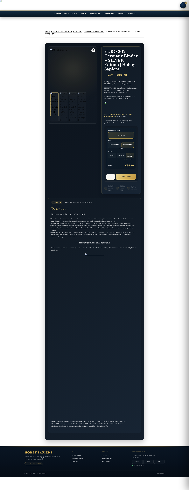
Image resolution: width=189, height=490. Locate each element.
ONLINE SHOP (69, 13)
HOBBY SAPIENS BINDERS (61, 31)
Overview (83, 13)
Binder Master (76, 455)
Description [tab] (57, 202)
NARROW (121, 155)
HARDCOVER (114, 145)
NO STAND (129, 155)
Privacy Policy (160, 473)
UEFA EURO (77, 31)
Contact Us (131, 13)
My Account (106, 461)
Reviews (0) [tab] (88, 202)
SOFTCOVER (127, 145)
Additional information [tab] (73, 202)
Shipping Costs (95, 13)
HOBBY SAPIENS (38, 452)
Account (120, 13)
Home (47, 31)
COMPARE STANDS (128, 159)
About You (57, 13)
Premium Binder (77, 458)
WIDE (112, 155)
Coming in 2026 (109, 13)
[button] (93, 50)
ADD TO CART (126, 177)
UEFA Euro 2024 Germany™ (94, 31)
